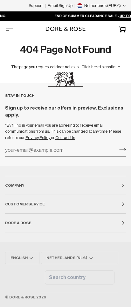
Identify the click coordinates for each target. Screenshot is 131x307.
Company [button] (14, 185)
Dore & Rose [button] (18, 223)
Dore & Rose (22, 297)
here (95, 67)
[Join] (120, 149)
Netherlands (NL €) (66, 258)
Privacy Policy (38, 138)
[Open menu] (14, 29)
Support (36, 5)
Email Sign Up (60, 5)
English (19, 258)
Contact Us (65, 138)
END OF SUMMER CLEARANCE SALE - (81, 16)
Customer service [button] (25, 204)
